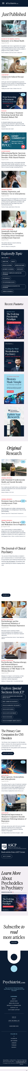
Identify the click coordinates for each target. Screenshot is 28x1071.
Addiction (5, 261)
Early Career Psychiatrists (10, 701)
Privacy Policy (5, 1060)
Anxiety (13, 261)
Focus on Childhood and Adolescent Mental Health (13, 697)
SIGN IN (14, 1017)
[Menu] (3, 3)
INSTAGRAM (14, 1040)
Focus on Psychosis (8, 709)
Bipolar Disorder (7, 265)
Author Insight (5, 151)
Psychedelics (6, 278)
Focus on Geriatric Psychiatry (11, 705)
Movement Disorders (8, 269)
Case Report (5, 75)
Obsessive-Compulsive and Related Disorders (12, 273)
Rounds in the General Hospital (10, 39)
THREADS (14, 1045)
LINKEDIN (14, 1043)
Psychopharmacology (9, 282)
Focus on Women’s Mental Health (12, 720)
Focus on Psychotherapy (9, 713)
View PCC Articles (8, 753)
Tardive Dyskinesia (8, 291)
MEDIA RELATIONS (14, 1003)
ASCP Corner (7, 856)
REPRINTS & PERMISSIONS (14, 1005)
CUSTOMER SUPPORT (14, 1009)
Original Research (6, 189)
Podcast (4, 111)
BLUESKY (14, 1047)
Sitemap (21, 1064)
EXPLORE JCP (6, 595)
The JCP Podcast (10, 561)
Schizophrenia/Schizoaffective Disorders (11, 286)
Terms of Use (13, 1060)
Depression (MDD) (19, 265)
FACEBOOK (14, 1038)
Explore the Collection (6, 892)
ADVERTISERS (14, 1001)
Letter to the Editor (7, 229)
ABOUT (14, 999)
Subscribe (14, 942)
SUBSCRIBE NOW (14, 1026)
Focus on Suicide (7, 717)
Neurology (20, 269)
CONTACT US (14, 1007)
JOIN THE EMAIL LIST (14, 1020)
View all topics (4, 257)
